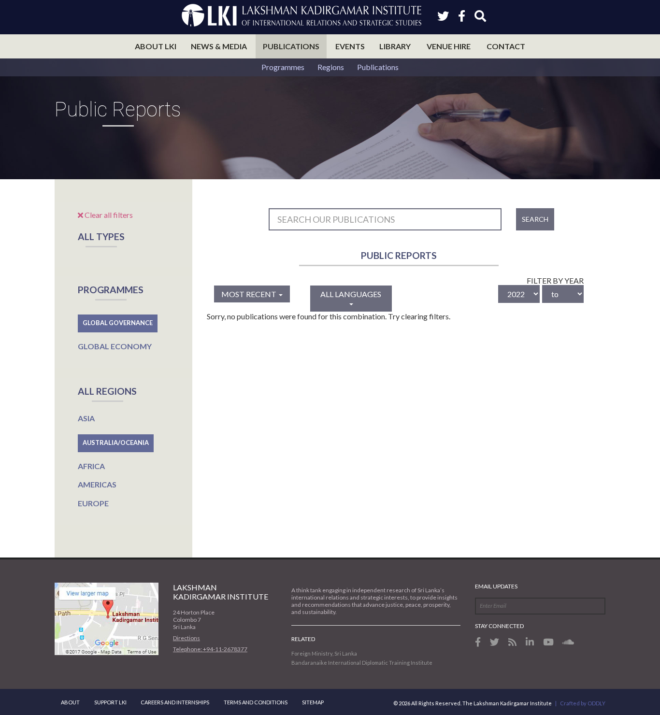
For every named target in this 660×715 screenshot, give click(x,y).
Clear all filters (108, 214)
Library (395, 46)
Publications (291, 46)
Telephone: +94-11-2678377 (210, 649)
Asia (86, 418)
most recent (249, 294)
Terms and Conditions (255, 702)
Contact (506, 46)
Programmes (282, 67)
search (535, 219)
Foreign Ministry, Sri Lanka (324, 653)
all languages (350, 294)
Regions (330, 67)
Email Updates (496, 586)
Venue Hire (449, 46)
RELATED (303, 639)
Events (350, 46)
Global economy (115, 346)
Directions (186, 638)
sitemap (313, 702)
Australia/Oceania (116, 442)
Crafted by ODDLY (582, 703)
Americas (97, 484)
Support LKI (110, 702)
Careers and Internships (175, 702)
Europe (93, 503)
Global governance (118, 323)
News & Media (219, 46)
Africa (91, 466)
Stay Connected (499, 625)
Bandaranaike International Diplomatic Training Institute (361, 662)
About (70, 702)
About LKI (155, 46)
